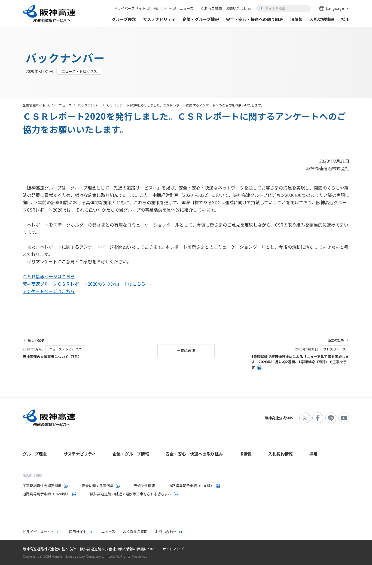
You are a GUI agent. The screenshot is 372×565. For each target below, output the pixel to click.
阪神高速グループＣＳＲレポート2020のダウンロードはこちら (84, 283)
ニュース (65, 105)
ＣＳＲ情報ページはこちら (49, 276)
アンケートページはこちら (49, 291)
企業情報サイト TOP (38, 105)
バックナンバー (89, 105)
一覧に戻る (186, 350)
